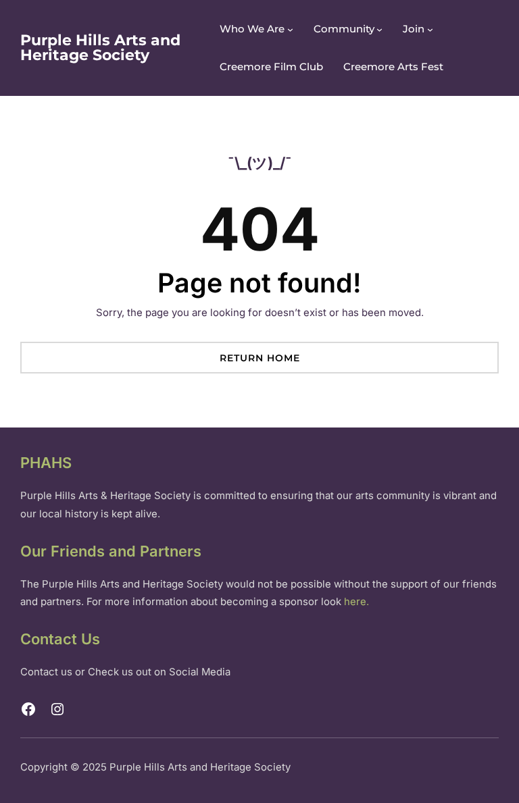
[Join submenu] (430, 29)
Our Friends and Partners (110, 551)
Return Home (260, 358)
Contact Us (60, 639)
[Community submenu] (379, 29)
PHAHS (46, 462)
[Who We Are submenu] (290, 29)
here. (356, 602)
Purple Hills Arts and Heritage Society (100, 47)
